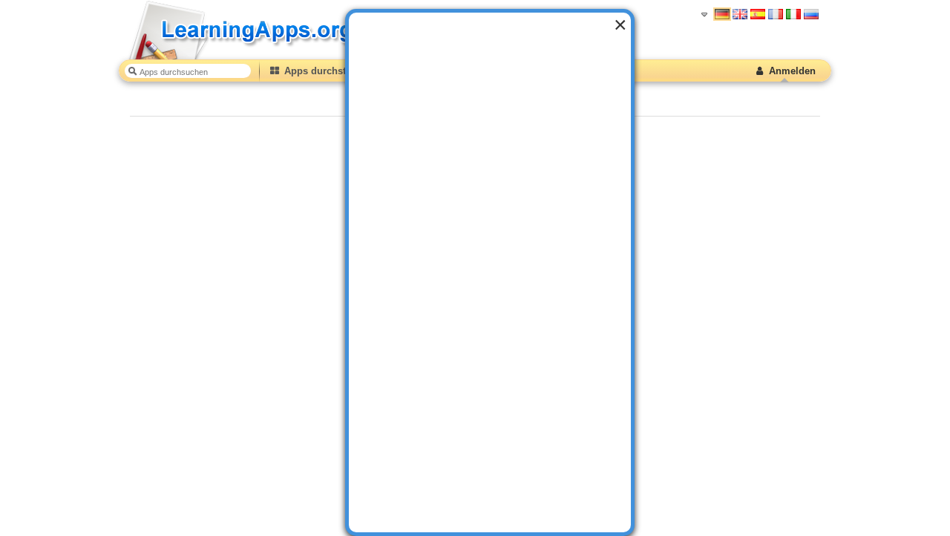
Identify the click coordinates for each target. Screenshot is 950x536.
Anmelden (791, 70)
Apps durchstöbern (327, 70)
